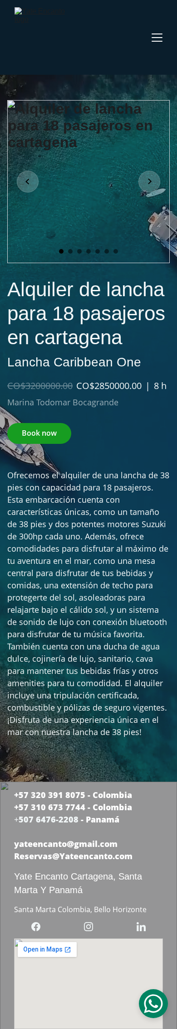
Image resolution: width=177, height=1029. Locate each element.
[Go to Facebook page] (40, 926)
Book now (39, 433)
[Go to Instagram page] (93, 926)
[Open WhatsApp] (153, 1003)
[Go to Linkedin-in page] (141, 926)
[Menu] (157, 38)
